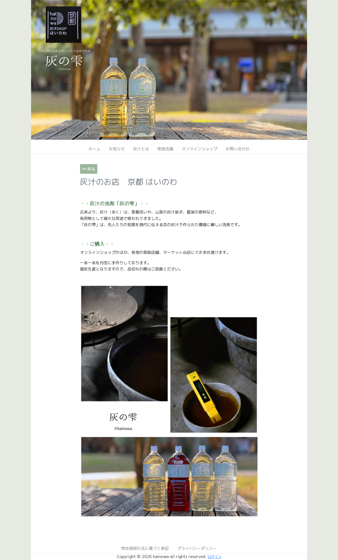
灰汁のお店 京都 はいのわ (128, 181)
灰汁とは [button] (141, 149)
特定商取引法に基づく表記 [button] (145, 548)
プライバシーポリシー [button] (197, 548)
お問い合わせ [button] (237, 149)
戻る (90, 169)
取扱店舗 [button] (165, 149)
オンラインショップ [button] (199, 149)
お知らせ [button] (117, 149)
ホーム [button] (94, 149)
